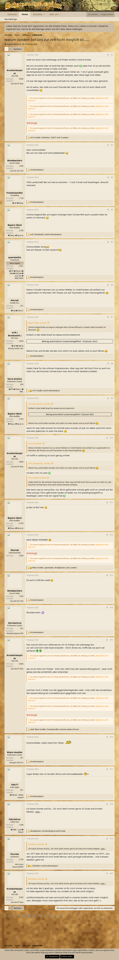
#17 (111, 769)
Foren (25, 14)
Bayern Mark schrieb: (37, 322)
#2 (112, 145)
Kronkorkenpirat (14, 44)
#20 (111, 873)
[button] (44, 14)
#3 (112, 177)
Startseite (12, 14)
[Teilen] (108, 55)
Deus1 (18, 271)
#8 (112, 363)
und (45, 234)
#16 (111, 737)
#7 (112, 317)
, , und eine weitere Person (54, 729)
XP (16, 203)
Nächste (17, 49)
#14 (111, 607)
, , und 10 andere (49, 137)
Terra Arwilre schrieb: (37, 477)
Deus (21, 203)
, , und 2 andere (54, 568)
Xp (18, 235)
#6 (112, 285)
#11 (111, 502)
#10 (111, 437)
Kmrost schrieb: (35, 443)
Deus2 (14, 795)
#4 (112, 209)
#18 (111, 804)
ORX (11, 273)
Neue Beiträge (10, 19)
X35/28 (18, 273)
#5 (112, 242)
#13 (111, 575)
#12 (111, 535)
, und (47, 831)
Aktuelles (37, 14)
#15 (111, 640)
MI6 (16, 278)
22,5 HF (18, 276)
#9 (112, 398)
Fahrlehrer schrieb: (36, 844)
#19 (111, 838)
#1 (112, 55)
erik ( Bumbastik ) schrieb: (39, 404)
